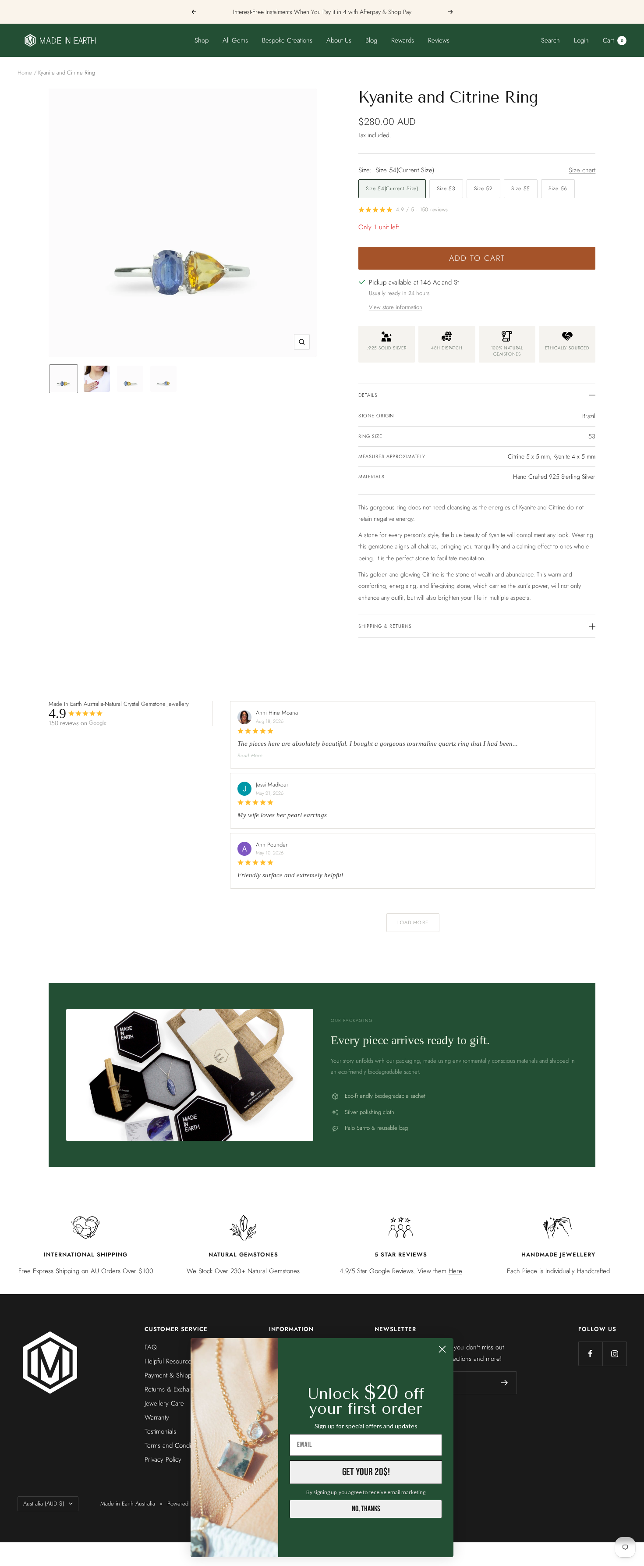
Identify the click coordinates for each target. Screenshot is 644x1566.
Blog (371, 40)
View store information (395, 307)
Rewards (402, 40)
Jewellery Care (164, 1403)
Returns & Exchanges (173, 1389)
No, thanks (366, 1508)
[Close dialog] (442, 1349)
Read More (249, 755)
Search (550, 40)
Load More (412, 922)
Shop (202, 40)
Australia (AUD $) (43, 1503)
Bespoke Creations (287, 40)
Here (455, 1271)
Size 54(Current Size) (392, 188)
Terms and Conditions (174, 1445)
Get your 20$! (366, 1472)
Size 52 (483, 188)
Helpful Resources (169, 1361)
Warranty (157, 1417)
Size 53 (446, 188)
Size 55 (520, 188)
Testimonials (160, 1431)
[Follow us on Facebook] (590, 1354)
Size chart (582, 170)
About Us (338, 40)
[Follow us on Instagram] (614, 1354)
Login (581, 40)
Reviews (438, 40)
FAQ (151, 1347)
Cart (613, 40)
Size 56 (557, 188)
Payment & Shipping (172, 1375)
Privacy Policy (163, 1459)
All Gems (235, 40)
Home (25, 72)
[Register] (504, 1383)
